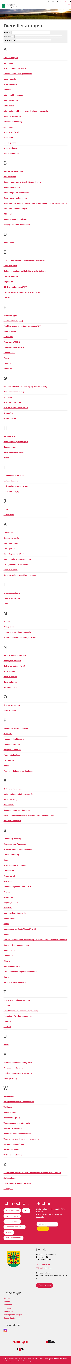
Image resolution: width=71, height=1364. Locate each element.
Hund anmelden (12, 1221)
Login (62, 1)
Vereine (9, 1232)
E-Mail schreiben (44, 1268)
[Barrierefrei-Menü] (69, 1)
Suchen (43, 1229)
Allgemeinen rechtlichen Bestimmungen (21, 1361)
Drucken (7, 1301)
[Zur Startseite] (10, 6)
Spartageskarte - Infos (14, 1227)
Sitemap (7, 1298)
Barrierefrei (8, 1305)
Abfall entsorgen (12, 1210)
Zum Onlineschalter (13, 1238)
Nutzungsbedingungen (13, 1315)
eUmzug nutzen (12, 1216)
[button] (49, 1)
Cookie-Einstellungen (12, 1318)
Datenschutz (9, 1311)
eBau (26, 1210)
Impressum (8, 1308)
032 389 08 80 (44, 1264)
